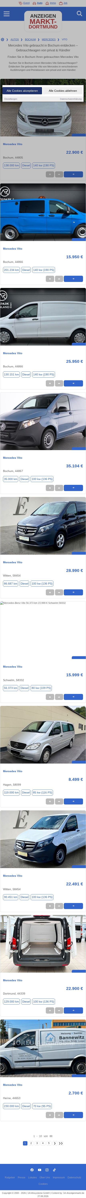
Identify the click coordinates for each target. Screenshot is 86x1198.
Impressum (59, 1177)
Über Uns (45, 1177)
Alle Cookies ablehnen (63, 90)
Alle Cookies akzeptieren (22, 90)
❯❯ (61, 1143)
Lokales (32, 1177)
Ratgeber (10, 1177)
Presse (21, 1177)
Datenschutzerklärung (71, 99)
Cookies (43, 1184)
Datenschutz (74, 1177)
